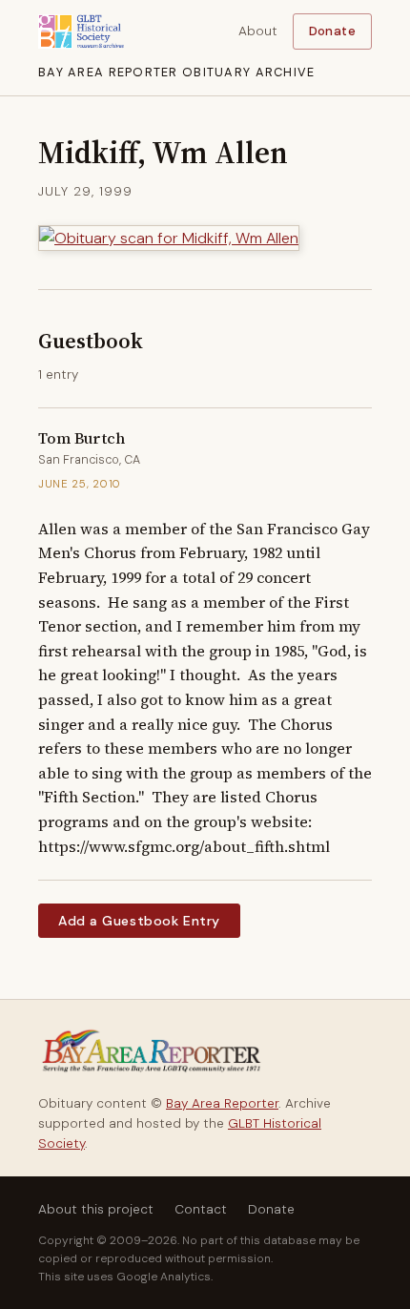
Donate (332, 31)
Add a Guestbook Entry (139, 920)
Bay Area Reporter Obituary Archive (177, 72)
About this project (96, 1209)
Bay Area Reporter (222, 1103)
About (257, 31)
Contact (200, 1209)
